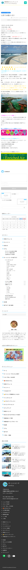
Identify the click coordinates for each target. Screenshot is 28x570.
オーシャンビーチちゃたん (13, 484)
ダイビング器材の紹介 (15, 252)
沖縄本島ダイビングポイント (9, 536)
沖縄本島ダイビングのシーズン (11, 421)
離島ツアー (9, 278)
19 (7, 225)
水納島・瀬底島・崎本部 (11, 264)
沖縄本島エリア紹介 (8, 418)
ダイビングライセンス (9, 404)
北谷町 (8, 272)
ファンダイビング (15, 260)
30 (20, 227)
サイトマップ (6, 552)
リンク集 (5, 516)
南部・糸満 (9, 275)
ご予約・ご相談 (7, 435)
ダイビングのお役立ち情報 (15, 251)
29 (17, 227)
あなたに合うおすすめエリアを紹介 (12, 414)
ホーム (5, 370)
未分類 (14, 302)
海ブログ (6, 431)
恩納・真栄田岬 (10, 269)
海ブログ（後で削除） (14, 305)
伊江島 (8, 263)
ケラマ (8, 276)
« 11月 (3, 229)
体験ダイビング (15, 284)
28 (14, 227)
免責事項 (5, 550)
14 (14, 224)
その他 (8, 279)
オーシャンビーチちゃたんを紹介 (11, 374)
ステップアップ (15, 283)
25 (3, 227)
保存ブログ (15, 298)
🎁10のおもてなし (8, 380)
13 (10, 224)
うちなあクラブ (7, 391)
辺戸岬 (8, 261)
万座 (8, 267)
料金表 (5, 425)
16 (20, 224)
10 (24, 222)
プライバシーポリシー (8, 548)
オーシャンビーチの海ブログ (6, 12)
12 (7, 224)
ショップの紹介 (6, 502)
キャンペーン (14, 242)
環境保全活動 (6, 514)
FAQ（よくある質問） (7, 542)
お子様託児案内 (6, 510)
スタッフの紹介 (6, 504)
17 (24, 224)
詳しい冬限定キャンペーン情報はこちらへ (11, 128)
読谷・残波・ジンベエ (11, 270)
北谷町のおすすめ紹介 (15, 254)
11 (3, 224)
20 (10, 225)
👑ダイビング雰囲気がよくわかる (11, 394)
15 (17, 224)
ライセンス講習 (15, 281)
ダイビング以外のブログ (15, 297)
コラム (14, 248)
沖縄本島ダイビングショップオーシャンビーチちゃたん (11, 2)
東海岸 (8, 273)
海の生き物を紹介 (15, 295)
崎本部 (8, 289)
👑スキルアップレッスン (9, 401)
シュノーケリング (10, 293)
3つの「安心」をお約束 (9, 377)
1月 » (7, 229)
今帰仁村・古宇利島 (10, 266)
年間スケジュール (14, 239)
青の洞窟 (8, 287)
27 (10, 227)
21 (14, 225)
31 (24, 227)
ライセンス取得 (6, 528)
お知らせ (14, 245)
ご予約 (4, 518)
